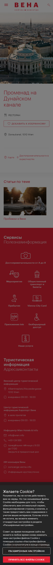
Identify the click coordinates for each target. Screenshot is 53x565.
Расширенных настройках (26, 551)
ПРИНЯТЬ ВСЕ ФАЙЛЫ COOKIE (26, 559)
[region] (26, 523)
